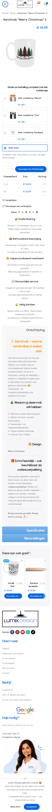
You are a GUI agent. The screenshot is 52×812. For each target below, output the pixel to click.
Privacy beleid (8, 658)
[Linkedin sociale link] (30, 212)
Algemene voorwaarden (13, 653)
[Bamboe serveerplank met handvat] (37, 569)
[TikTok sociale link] (33, 632)
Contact (6, 673)
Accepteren (32, 807)
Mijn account (8, 668)
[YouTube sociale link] (23, 632)
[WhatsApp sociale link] (33, 212)
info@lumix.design (11, 737)
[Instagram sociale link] (17, 632)
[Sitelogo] (25, 4)
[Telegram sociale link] (37, 212)
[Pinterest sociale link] (26, 212)
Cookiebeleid (8, 663)
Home (5, 13)
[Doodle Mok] (13, 569)
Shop (12, 13)
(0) (20, 583)
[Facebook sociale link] (19, 212)
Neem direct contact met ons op (17, 725)
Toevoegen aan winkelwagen (31, 169)
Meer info (15, 807)
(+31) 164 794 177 (10, 733)
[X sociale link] (22, 212)
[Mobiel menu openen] (5, 4)
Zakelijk (5, 648)
